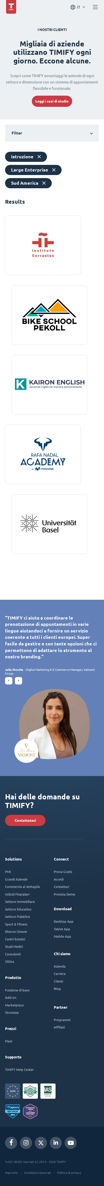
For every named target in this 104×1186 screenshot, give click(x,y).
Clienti (58, 981)
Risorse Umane (16, 931)
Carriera (60, 973)
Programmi (62, 1020)
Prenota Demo (64, 894)
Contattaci (61, 886)
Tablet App (62, 929)
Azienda (60, 966)
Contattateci (25, 820)
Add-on (10, 997)
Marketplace (14, 1005)
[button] (8, 680)
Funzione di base (17, 990)
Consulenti (13, 954)
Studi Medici (14, 946)
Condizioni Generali (37, 1172)
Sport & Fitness (16, 924)
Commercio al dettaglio (22, 886)
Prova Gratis (63, 871)
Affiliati (59, 1027)
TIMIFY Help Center (19, 1069)
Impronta (11, 1172)
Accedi (59, 879)
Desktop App (63, 921)
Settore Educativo (18, 909)
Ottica (9, 961)
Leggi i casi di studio (52, 101)
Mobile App (62, 936)
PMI (8, 871)
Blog (57, 988)
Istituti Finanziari (17, 894)
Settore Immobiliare (20, 901)
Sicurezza (12, 1012)
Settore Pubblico (17, 916)
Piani (8, 1041)
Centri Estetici (15, 939)
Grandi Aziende (16, 879)
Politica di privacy (69, 1172)
